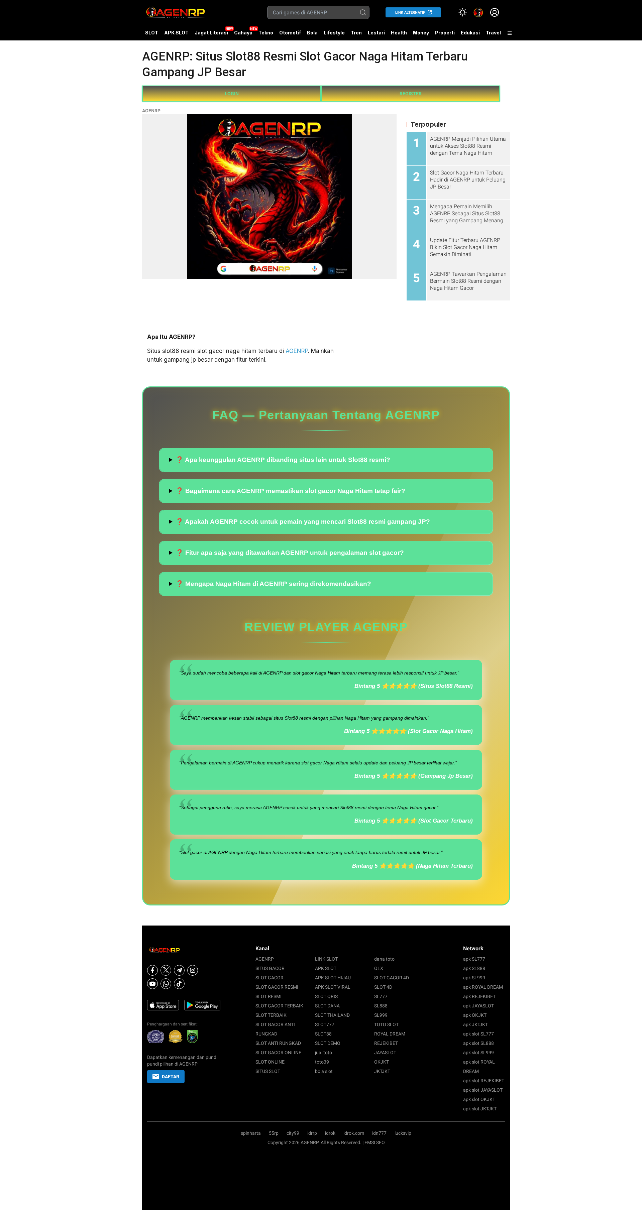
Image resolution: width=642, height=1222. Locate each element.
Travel (493, 32)
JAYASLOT (385, 1052)
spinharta (251, 1133)
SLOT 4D (383, 987)
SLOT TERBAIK (271, 1015)
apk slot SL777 (478, 1033)
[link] (478, 12)
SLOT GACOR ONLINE (278, 1052)
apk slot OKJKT (479, 1099)
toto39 (322, 1062)
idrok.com (353, 1133)
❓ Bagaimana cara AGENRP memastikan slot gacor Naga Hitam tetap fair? (290, 490)
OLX (378, 968)
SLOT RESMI (268, 996)
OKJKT (381, 1062)
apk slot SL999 (478, 1052)
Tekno (265, 32)
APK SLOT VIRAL (332, 987)
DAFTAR (170, 1076)
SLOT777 (324, 1024)
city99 (293, 1133)
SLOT (151, 32)
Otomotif (290, 32)
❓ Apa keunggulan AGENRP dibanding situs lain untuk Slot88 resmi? (283, 459)
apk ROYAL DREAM (483, 987)
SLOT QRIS (326, 996)
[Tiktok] (179, 983)
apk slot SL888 (478, 1043)
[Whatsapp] (165, 983)
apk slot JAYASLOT (483, 1090)
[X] (165, 970)
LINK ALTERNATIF (410, 12)
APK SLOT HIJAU (333, 977)
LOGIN (232, 93)
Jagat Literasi (211, 32)
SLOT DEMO (327, 1043)
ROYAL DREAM (389, 1033)
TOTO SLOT (386, 1024)
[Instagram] (192, 970)
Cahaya (243, 32)
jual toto (323, 1052)
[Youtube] (152, 983)
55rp (274, 1133)
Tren (356, 32)
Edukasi (470, 32)
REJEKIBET (386, 1043)
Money (421, 32)
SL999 (381, 1015)
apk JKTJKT (475, 1024)
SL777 (381, 996)
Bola (312, 32)
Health (399, 32)
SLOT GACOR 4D (391, 977)
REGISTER (411, 93)
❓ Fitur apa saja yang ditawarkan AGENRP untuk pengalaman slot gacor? (290, 552)
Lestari (376, 35)
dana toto (384, 959)
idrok (330, 1133)
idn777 (379, 1133)
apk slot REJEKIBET (483, 1080)
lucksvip (403, 1133)
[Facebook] (152, 970)
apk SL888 (474, 968)
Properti (445, 32)
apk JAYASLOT (478, 1005)
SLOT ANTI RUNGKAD (278, 1043)
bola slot (324, 1071)
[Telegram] (179, 970)
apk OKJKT (475, 1015)
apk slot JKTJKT (480, 1108)
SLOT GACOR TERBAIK (279, 1005)
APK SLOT (176, 32)
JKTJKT (382, 1071)
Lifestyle (334, 32)
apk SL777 (474, 959)
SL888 (381, 1005)
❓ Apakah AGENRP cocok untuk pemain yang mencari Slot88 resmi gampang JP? (303, 521)
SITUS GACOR (270, 968)
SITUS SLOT (267, 1071)
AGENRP (151, 110)
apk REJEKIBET (479, 996)
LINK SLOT (326, 959)
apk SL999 (474, 977)
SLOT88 (323, 1033)
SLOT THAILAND (332, 1015)
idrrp (312, 1133)
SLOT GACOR (269, 977)
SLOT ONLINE (270, 1062)
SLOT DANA (327, 1005)
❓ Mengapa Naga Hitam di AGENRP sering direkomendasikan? (273, 583)
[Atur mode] (462, 12)
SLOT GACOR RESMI (276, 987)
